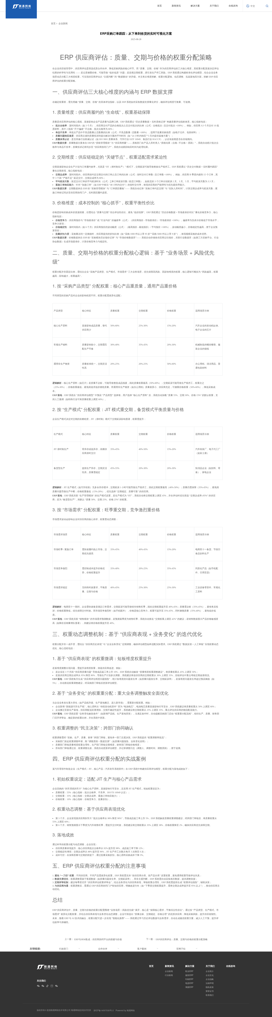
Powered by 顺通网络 (125, 1010)
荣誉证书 (210, 991)
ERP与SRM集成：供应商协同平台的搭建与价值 (98, 939)
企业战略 (210, 979)
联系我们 (210, 995)
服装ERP (189, 975)
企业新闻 (63, 23)
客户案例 (141, 948)
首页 (159, 5)
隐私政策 (210, 987)
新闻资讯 (176, 5)
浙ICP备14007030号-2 (104, 1010)
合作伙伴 (102, 948)
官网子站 (180, 948)
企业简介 (210, 971)
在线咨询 (233, 5)
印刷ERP (189, 979)
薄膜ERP (189, 987)
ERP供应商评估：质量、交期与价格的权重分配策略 (182, 939)
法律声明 (210, 983)
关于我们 (214, 5)
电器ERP (189, 983)
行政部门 (63, 948)
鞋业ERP (189, 971)
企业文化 (210, 975)
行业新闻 (169, 975)
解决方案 (195, 5)
